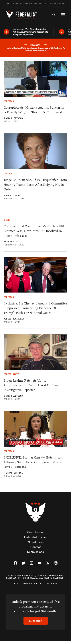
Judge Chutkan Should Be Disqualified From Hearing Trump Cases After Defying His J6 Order (35, 184)
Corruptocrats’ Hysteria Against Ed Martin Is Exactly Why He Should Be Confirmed (34, 110)
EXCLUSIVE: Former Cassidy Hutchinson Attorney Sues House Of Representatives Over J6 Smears (33, 462)
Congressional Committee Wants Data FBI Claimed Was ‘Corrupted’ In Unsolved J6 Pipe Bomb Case (34, 231)
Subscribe (35, 621)
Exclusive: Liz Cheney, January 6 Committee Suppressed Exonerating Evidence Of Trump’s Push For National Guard (35, 308)
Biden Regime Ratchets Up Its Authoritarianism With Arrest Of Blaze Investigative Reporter (31, 385)
